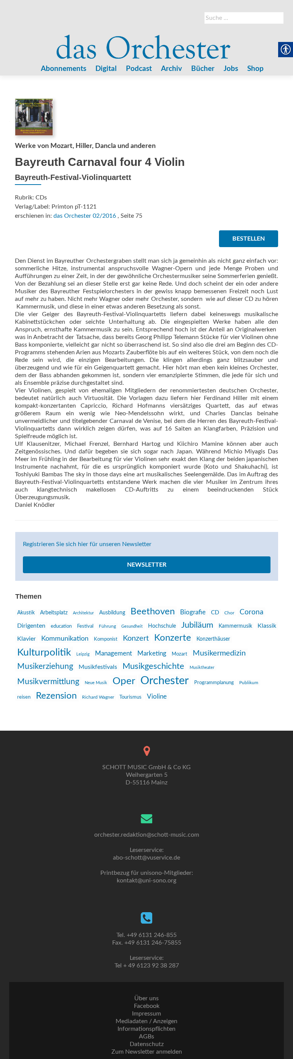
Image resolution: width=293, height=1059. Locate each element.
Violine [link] (157, 696)
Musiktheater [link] (202, 667)
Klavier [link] (26, 639)
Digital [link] (106, 68)
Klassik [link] (267, 626)
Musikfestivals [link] (98, 667)
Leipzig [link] (83, 654)
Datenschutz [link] (147, 1044)
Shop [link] (255, 68)
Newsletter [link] (146, 565)
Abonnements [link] (63, 68)
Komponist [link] (106, 639)
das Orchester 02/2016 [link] (84, 216)
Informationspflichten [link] (146, 1029)
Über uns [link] (146, 998)
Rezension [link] (56, 696)
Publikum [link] (248, 682)
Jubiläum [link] (197, 625)
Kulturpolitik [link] (44, 652)
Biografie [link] (193, 612)
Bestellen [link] (248, 239)
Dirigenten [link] (31, 626)
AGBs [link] (146, 1036)
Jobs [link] (231, 68)
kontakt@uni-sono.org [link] (146, 880)
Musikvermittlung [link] (48, 682)
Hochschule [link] (162, 626)
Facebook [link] (146, 1006)
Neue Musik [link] (96, 683)
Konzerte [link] (172, 638)
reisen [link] (24, 697)
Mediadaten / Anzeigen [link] (146, 1021)
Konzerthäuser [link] (213, 639)
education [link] (61, 626)
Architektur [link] (83, 613)
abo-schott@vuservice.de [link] (146, 858)
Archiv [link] (171, 68)
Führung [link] (107, 626)
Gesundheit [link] (132, 626)
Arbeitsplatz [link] (54, 612)
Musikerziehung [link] (45, 666)
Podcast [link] (139, 68)
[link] (144, 43)
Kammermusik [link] (235, 626)
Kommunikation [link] (65, 638)
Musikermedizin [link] (219, 653)
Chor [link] (229, 613)
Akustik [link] (26, 612)
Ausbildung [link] (112, 612)
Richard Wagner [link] (98, 697)
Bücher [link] (202, 68)
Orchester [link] (164, 680)
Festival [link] (85, 626)
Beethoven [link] (152, 611)
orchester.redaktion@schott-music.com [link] (146, 835)
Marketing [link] (151, 653)
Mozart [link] (179, 654)
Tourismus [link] (130, 697)
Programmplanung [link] (214, 682)
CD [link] (215, 612)
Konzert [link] (136, 638)
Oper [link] (124, 681)
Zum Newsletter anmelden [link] (146, 1052)
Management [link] (113, 653)
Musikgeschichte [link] (153, 666)
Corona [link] (251, 612)
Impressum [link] (146, 1014)
